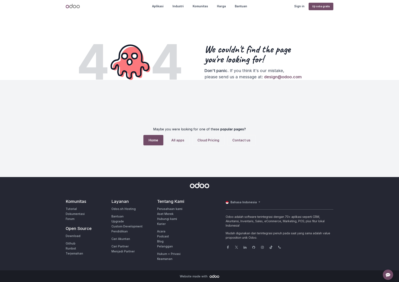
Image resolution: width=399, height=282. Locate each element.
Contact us (241, 140)
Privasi (176, 254)
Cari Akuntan (120, 239)
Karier (161, 224)
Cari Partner (120, 246)
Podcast (163, 236)
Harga (221, 6)
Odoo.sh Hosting (123, 209)
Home (153, 140)
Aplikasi (158, 6)
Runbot (71, 248)
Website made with (194, 276)
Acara (161, 231)
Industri (178, 6)
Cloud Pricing (208, 140)
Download (73, 236)
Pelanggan (165, 246)
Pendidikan (119, 231)
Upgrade (117, 221)
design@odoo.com (283, 76)
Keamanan (164, 259)
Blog (160, 241)
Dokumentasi (75, 214)
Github (70, 243)
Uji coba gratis (321, 6)
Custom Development (127, 226)
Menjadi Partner (123, 251)
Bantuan (241, 6)
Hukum (162, 254)
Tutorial (71, 209)
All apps (177, 140)
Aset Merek (165, 214)
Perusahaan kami (169, 209)
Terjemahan (74, 253)
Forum (70, 219)
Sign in (299, 6)
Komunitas (200, 6)
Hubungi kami (167, 219)
